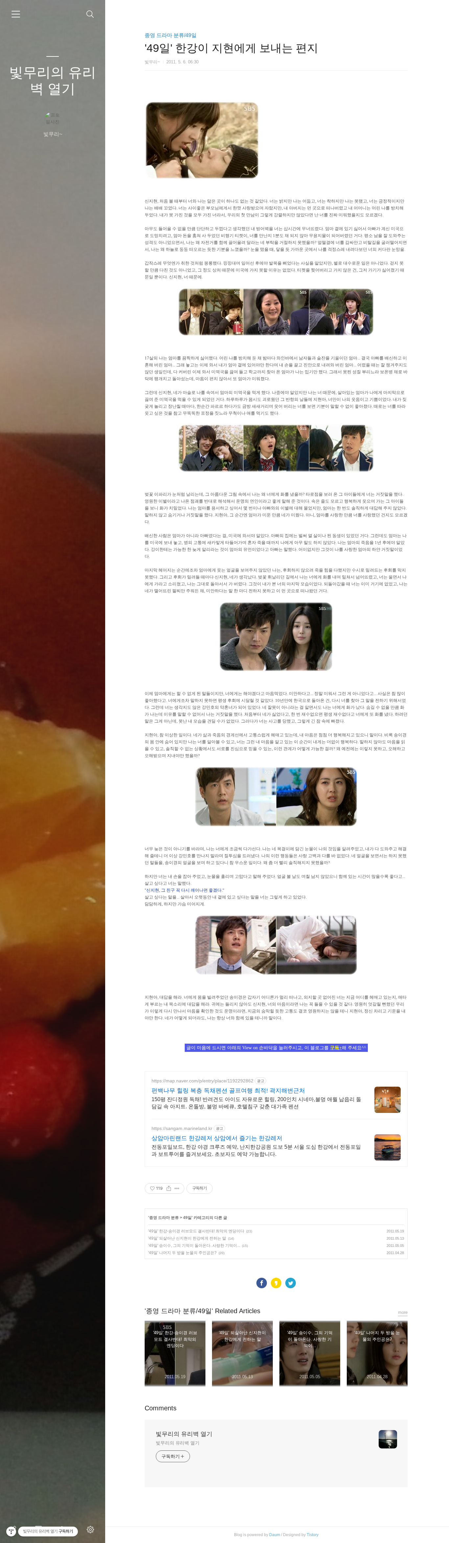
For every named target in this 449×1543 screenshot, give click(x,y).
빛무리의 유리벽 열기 (52, 81)
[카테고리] (16, 14)
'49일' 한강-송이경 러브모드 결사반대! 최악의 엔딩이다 (196, 1231)
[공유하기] (169, 1188)
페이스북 (261, 1283)
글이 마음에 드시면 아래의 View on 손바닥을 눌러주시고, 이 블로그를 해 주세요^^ (276, 1047)
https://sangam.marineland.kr (182, 1128)
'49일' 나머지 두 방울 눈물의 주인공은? (182, 1252)
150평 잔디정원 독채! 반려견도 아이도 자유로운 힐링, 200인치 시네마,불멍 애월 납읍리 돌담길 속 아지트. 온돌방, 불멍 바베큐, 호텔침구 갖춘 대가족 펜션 (256, 1103)
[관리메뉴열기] (11, 1531)
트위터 (290, 1283)
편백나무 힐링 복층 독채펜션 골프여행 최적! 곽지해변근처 (228, 1090)
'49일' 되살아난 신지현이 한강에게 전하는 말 (187, 1238)
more (403, 1312)
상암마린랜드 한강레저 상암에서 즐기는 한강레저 (217, 1138)
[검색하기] (90, 14)
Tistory (313, 1534)
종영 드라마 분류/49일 (171, 35)
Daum (274, 1534)
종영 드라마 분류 (164, 1217)
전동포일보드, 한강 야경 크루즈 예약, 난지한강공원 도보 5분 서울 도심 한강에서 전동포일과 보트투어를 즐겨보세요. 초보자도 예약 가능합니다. (256, 1150)
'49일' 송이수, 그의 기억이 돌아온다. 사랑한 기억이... (194, 1245)
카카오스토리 (276, 1283)
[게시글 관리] (177, 1188)
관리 (92, 1529)
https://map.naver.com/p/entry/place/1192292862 (202, 1080)
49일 (187, 1217)
